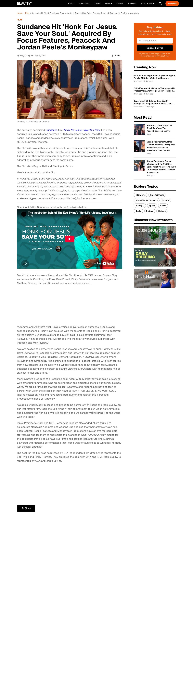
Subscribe (172, 3)
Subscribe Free (155, 47)
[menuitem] (108, 3)
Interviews (140, 195)
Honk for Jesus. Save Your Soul (82, 130)
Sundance (51, 130)
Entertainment (157, 195)
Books (138, 211)
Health (163, 205)
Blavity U (139, 205)
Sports (152, 205)
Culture (165, 200)
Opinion (162, 211)
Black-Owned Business (146, 200)
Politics (149, 211)
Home (19, 13)
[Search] (160, 3)
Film (27, 13)
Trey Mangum (26, 55)
